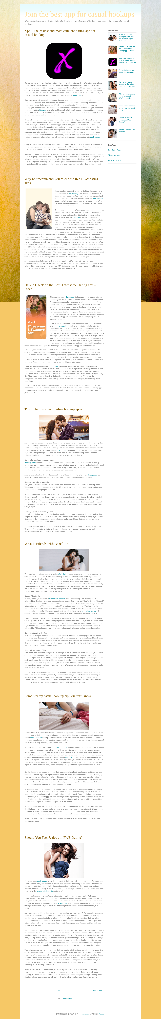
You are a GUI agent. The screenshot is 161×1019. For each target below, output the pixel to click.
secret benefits (36, 738)
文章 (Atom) (67, 998)
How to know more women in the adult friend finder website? (127, 84)
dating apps (93, 475)
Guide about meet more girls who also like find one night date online (126, 37)
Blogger (101, 1014)
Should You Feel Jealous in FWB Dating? (54, 837)
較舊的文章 (97, 991)
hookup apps (98, 198)
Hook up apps (30, 463)
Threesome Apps (114, 155)
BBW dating (73, 194)
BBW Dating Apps (114, 160)
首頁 (60, 991)
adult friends (95, 137)
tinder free (76, 95)
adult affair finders (88, 611)
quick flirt (69, 757)
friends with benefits (57, 599)
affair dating (63, 574)
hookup (77, 217)
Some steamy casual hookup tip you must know (58, 696)
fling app (42, 110)
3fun (57, 366)
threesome (70, 297)
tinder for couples (60, 326)
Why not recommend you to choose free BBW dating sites (127, 96)
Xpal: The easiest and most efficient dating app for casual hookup (127, 60)
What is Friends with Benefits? (46, 544)
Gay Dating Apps (114, 150)
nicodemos (84, 1014)
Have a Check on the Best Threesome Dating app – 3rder (127, 48)
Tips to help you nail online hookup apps (53, 409)
